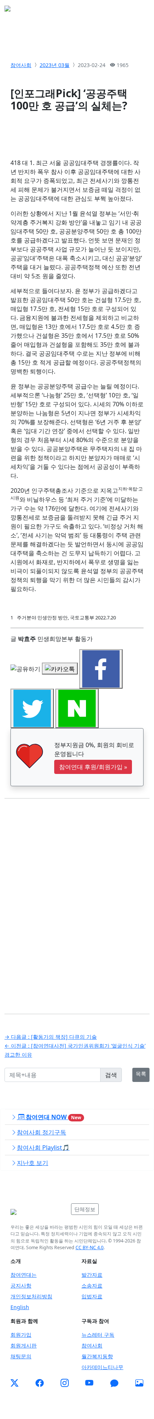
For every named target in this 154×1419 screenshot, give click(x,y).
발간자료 (91, 1274)
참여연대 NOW (52, 1117)
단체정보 (84, 1209)
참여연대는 (23, 1274)
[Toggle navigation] (139, 10)
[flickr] (139, 1383)
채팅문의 (20, 1356)
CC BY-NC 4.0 (90, 1247)
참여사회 (20, 65)
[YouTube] (89, 1383)
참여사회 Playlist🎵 (43, 1147)
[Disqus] (77, 900)
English (19, 1307)
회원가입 (20, 1334)
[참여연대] (38, 1212)
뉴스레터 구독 (97, 1334)
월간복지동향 (97, 1356)
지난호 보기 (32, 1163)
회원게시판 (23, 1345)
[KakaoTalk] (114, 1383)
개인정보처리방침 (31, 1296)
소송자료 (91, 1285)
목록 (141, 1073)
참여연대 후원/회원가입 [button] (93, 767)
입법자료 (91, 1296)
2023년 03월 (55, 65)
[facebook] (40, 1383)
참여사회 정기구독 (41, 1132)
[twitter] (14, 1383)
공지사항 (20, 1285)
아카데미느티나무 (102, 1367)
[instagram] (65, 1383)
